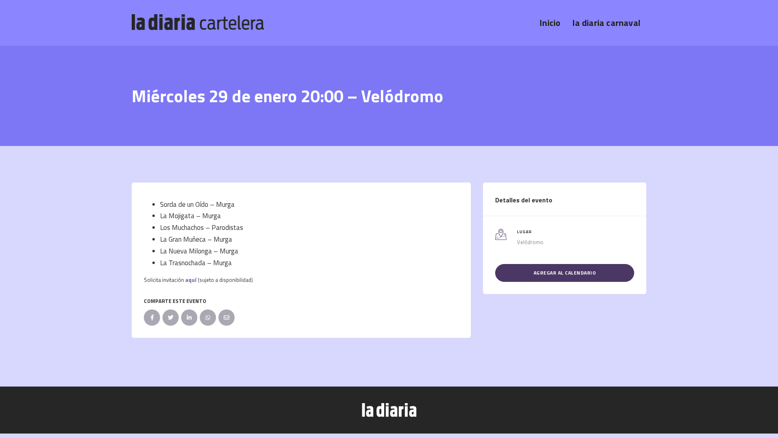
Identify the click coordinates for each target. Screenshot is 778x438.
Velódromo (530, 242)
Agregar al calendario (565, 273)
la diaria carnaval (606, 23)
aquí (191, 280)
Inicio (549, 23)
